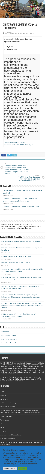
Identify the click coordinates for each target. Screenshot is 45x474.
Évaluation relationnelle (8, 439)
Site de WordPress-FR (8, 343)
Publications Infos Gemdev (25, 33)
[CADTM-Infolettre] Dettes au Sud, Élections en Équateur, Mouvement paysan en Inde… (29, 178)
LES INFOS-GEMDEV (10, 33)
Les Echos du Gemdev (7, 407)
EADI (2, 427)
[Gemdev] (22, 3)
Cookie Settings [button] (9, 468)
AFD (1, 424)
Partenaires (4, 399)
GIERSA (3, 431)
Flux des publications (8, 335)
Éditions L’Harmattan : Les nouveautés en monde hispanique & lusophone (20, 200)
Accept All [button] (22, 468)
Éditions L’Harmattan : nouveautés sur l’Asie (21, 207)
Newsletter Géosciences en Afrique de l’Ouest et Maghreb (21, 241)
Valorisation (4, 420)
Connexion (5, 332)
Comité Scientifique (7, 416)
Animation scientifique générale (11, 435)
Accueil (2, 392)
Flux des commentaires (9, 339)
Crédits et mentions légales (9, 403)
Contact (3, 395)
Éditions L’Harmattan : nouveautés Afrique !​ (15, 263)
